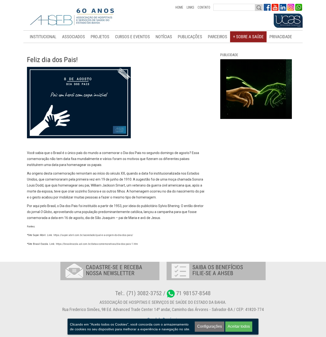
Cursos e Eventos (132, 36)
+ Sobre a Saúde (248, 36)
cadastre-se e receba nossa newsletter (114, 270)
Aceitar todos (239, 326)
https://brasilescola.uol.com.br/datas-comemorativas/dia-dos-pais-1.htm (97, 244)
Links (190, 7)
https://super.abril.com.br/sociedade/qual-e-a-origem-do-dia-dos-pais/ (93, 235)
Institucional (43, 36)
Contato (204, 7)
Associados (73, 36)
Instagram (290, 7)
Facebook (267, 7)
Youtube (275, 7)
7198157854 (298, 7)
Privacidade (280, 36)
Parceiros (217, 36)
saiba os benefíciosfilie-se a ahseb (217, 270)
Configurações (209, 326)
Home (179, 7)
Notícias (164, 36)
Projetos (100, 36)
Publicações (190, 36)
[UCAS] (288, 20)
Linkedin (282, 7)
